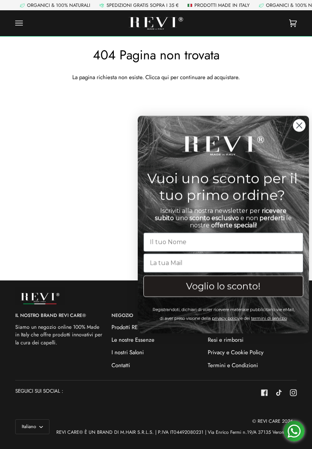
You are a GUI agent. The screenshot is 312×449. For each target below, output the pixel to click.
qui (165, 77)
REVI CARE (269, 421)
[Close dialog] (294, 125)
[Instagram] (293, 392)
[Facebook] (264, 392)
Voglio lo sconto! (218, 285)
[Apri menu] (26, 23)
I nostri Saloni (127, 352)
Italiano (30, 426)
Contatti (120, 365)
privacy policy (221, 318)
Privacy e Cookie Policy (236, 352)
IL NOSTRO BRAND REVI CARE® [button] (50, 315)
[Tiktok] (278, 392)
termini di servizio (264, 318)
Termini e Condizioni (233, 365)
